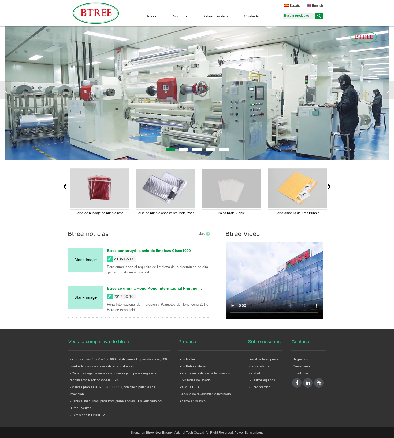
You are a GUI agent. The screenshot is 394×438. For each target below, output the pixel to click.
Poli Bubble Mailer (193, 366)
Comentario (301, 366)
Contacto (251, 16)
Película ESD (189, 387)
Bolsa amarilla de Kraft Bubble (135, 213)
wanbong (257, 433)
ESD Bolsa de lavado (195, 380)
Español (295, 6)
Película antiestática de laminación (205, 373)
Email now (300, 373)
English (317, 6)
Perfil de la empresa (263, 359)
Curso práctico (259, 387)
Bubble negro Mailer (200, 213)
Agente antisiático (193, 401)
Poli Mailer (187, 359)
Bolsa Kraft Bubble (68, 213)
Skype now (301, 359)
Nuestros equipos (262, 380)
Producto (179, 16)
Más (201, 234)
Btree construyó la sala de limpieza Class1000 (149, 251)
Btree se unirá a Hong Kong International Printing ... (154, 288)
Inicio (151, 16)
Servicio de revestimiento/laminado (205, 394)
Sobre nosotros (215, 16)
